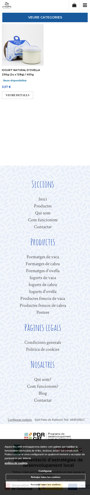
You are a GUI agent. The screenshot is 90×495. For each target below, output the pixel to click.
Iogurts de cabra (43, 285)
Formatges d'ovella (43, 271)
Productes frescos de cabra (43, 305)
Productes (43, 206)
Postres (42, 312)
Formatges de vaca (43, 257)
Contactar (43, 227)
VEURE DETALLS (18, 95)
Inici (43, 199)
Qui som (43, 213)
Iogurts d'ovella (43, 292)
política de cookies (16, 463)
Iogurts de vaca (43, 278)
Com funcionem (43, 220)
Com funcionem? (42, 386)
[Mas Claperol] (6, 6)
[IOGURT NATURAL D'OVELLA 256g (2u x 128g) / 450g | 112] (22, 45)
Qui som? (42, 379)
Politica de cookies (42, 349)
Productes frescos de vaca (42, 298)
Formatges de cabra (43, 264)
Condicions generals (42, 342)
